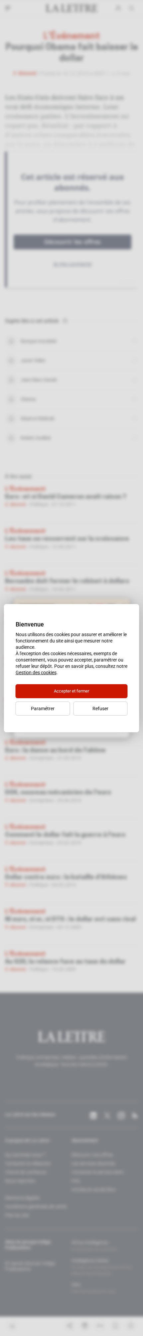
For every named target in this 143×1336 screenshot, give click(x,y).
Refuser (100, 708)
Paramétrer (43, 708)
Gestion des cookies (36, 672)
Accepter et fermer (71, 691)
